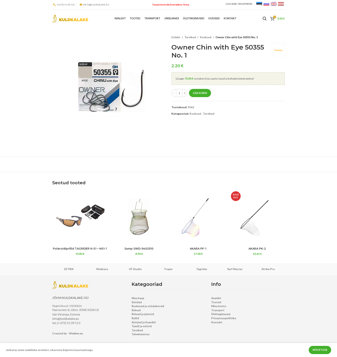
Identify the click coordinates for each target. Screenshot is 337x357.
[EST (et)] (259, 3)
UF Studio (135, 269)
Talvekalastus (141, 334)
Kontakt (216, 322)
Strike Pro (268, 269)
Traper (168, 269)
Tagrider (201, 269)
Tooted (216, 302)
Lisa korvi (200, 93)
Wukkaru (102, 269)
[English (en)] (274, 3)
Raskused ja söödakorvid (148, 306)
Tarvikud (190, 37)
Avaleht (216, 298)
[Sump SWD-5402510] (139, 217)
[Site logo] (70, 18)
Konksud (205, 37)
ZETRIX (69, 269)
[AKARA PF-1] (198, 217)
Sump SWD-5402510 (138, 248)
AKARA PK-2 (257, 248)
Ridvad (136, 310)
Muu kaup (138, 298)
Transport (217, 310)
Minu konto (218, 306)
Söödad (137, 302)
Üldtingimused (220, 314)
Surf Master (235, 269)
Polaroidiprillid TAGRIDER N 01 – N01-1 (80, 248)
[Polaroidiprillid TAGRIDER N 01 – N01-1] (79, 217)
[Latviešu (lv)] (281, 3)
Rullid (135, 318)
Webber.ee (76, 333)
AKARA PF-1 (198, 248)
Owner (278, 50)
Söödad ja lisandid (144, 322)
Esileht (175, 37)
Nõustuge (320, 349)
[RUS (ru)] (266, 3)
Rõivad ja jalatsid (143, 314)
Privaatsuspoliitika (223, 318)
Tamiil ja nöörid (142, 326)
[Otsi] (265, 18)
